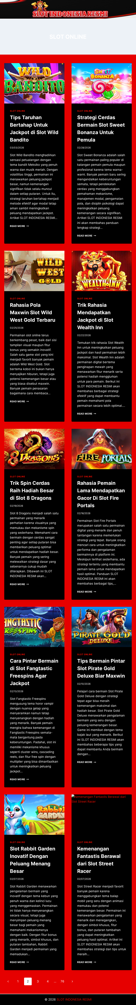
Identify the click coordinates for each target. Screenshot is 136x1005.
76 (62, 981)
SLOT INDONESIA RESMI (74, 999)
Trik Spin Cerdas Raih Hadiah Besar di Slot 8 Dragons (32, 490)
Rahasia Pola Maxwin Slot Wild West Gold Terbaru (32, 312)
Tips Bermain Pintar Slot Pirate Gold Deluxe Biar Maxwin (101, 668)
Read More (19, 226)
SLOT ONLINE (17, 111)
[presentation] (34, 83)
